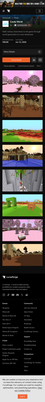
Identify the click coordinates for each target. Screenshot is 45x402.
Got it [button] (22, 396)
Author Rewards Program (8, 354)
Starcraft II (6, 324)
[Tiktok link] (8, 294)
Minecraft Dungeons (10, 331)
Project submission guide (11, 349)
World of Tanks (8, 335)
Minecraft (6, 18)
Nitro (26, 370)
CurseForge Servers (31, 331)
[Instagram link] (3, 294)
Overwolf (27, 359)
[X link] (22, 294)
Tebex (26, 366)
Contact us (28, 349)
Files (39, 66)
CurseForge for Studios (32, 363)
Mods (16, 18)
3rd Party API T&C (9, 363)
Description (9, 66)
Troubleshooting (30, 345)
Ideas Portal (28, 312)
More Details (9, 52)
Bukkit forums (29, 328)
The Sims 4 (6, 320)
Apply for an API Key (10, 359)
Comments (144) (26, 66)
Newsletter (28, 320)
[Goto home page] (9, 11)
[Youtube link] (13, 294)
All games (5, 308)
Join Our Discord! (30, 308)
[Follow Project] (40, 60)
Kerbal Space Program (10, 328)
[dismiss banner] (41, 2)
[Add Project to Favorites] (34, 60)
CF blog (27, 316)
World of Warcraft (9, 316)
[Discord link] (17, 294)
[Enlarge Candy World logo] (5, 24)
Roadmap (27, 324)
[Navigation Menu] (3, 11)
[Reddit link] (26, 294)
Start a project (7, 345)
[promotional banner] (22, 3)
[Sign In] (39, 11)
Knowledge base (30, 341)
